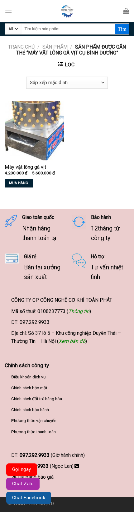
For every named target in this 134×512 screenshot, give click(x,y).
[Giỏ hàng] (126, 11)
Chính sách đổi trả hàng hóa (36, 398)
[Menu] (8, 10)
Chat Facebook (28, 497)
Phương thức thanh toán (33, 431)
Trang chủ (21, 47)
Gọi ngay (21, 469)
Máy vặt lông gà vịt (25, 167)
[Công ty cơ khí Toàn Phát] (67, 11)
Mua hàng (18, 183)
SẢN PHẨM (55, 47)
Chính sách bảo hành (30, 409)
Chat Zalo (23, 483)
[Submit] (122, 29)
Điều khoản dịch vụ (28, 376)
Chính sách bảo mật (29, 387)
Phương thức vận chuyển (33, 420)
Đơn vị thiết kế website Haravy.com (90, 503)
